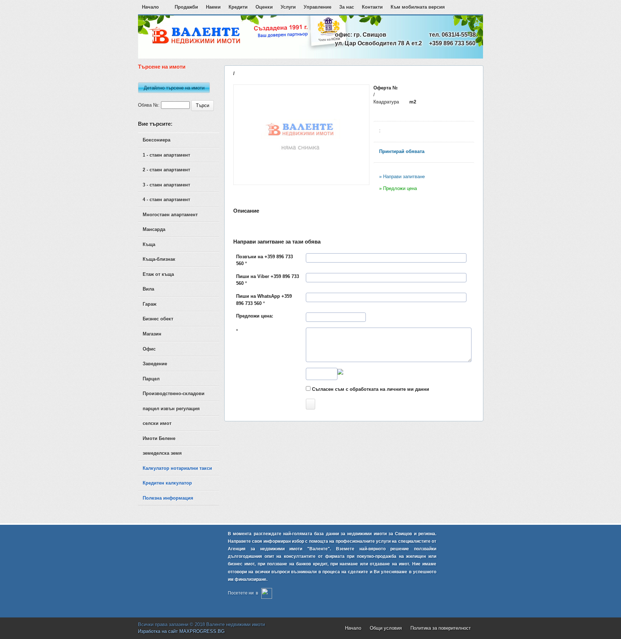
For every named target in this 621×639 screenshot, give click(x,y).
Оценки (264, 7)
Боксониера (156, 140)
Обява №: (149, 105)
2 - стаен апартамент (166, 169)
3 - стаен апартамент (166, 184)
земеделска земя (162, 453)
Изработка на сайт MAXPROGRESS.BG (181, 631)
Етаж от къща (158, 274)
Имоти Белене (159, 438)
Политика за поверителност (440, 628)
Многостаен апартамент (170, 214)
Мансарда (154, 229)
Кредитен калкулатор (167, 483)
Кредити (238, 7)
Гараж (149, 304)
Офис (149, 349)
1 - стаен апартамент (166, 155)
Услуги (288, 7)
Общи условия (386, 628)
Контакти (372, 7)
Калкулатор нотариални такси (177, 468)
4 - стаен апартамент (166, 199)
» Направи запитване (402, 176)
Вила (148, 289)
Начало (150, 7)
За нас (346, 7)
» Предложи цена (398, 188)
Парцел (151, 378)
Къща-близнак (159, 259)
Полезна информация (168, 498)
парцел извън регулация (171, 408)
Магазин (152, 334)
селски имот (157, 423)
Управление (317, 7)
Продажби (186, 7)
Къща (149, 244)
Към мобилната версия (418, 7)
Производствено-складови (173, 393)
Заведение (155, 363)
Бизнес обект (158, 318)
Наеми (213, 7)
